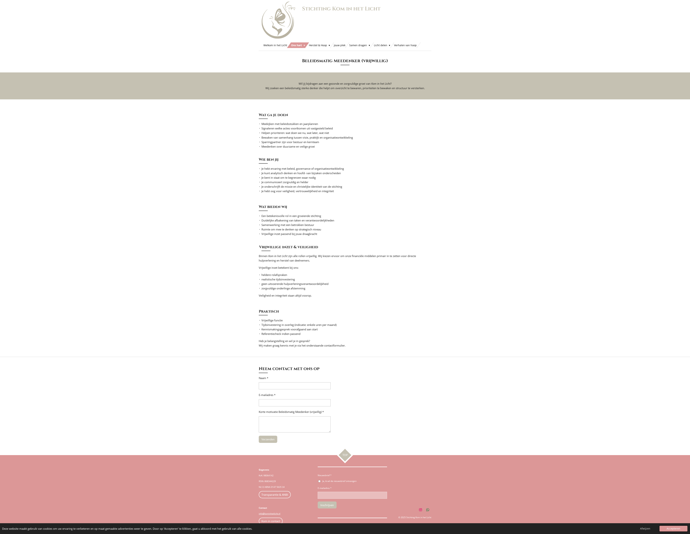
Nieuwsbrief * (325, 475)
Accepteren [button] (673, 528)
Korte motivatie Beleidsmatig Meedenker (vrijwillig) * (291, 412)
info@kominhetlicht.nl (269, 513)
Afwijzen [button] (645, 528)
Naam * (263, 378)
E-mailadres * (267, 395)
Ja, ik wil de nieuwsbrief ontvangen (339, 481)
